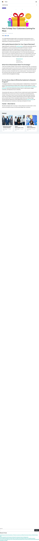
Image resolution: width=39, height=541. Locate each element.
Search (1, 528)
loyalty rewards (19, 46)
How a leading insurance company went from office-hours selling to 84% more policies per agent (17, 538)
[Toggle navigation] (36, 2)
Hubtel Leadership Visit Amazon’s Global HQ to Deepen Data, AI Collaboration (14, 537)
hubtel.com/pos (30, 99)
